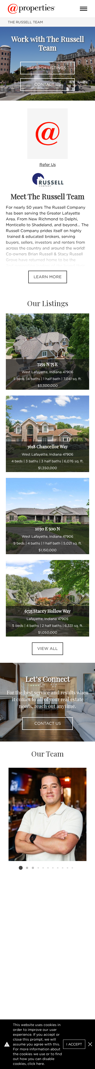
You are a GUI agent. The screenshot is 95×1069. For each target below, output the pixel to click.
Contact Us (47, 84)
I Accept (74, 1044)
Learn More (48, 277)
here (40, 1064)
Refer (47, 164)
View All (47, 648)
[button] (90, 1044)
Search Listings (47, 68)
